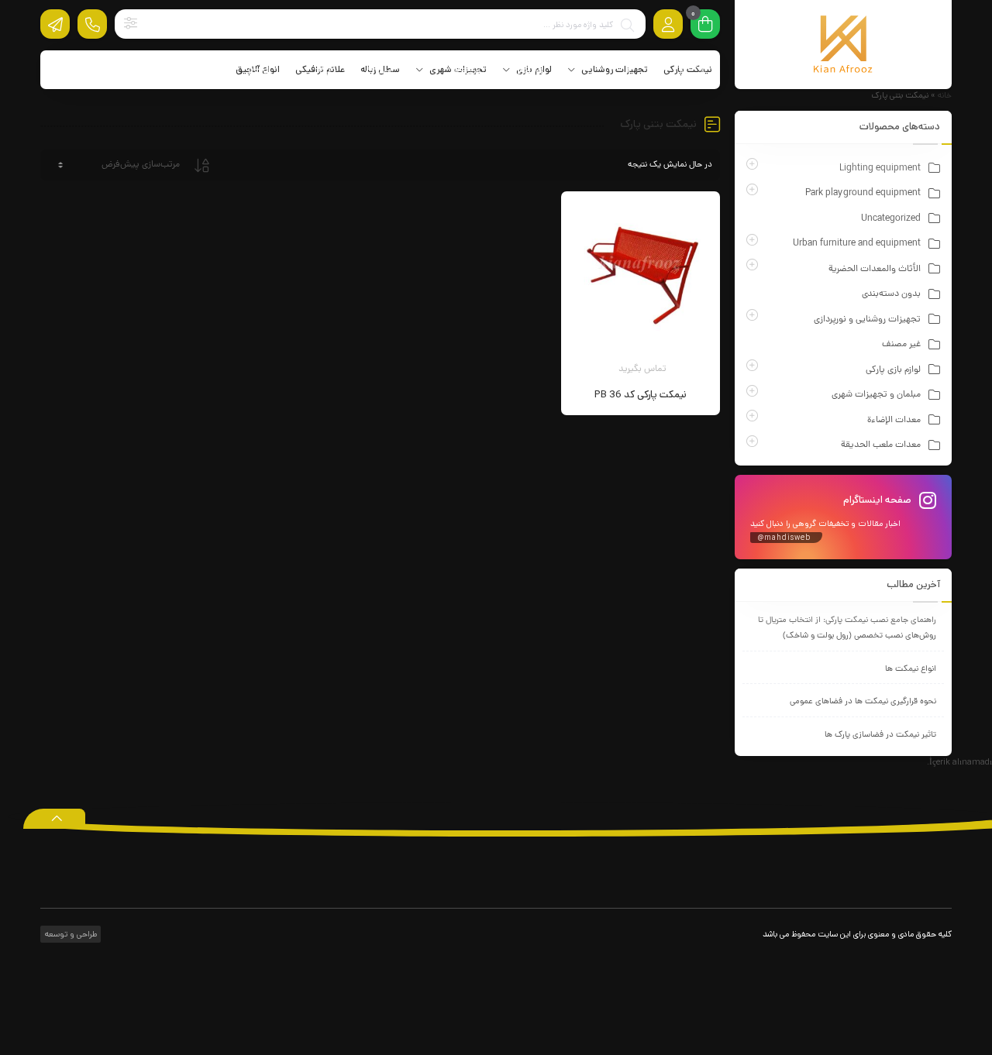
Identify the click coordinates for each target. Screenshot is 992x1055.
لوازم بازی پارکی (893, 370)
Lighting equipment (880, 169)
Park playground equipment (863, 194)
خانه (945, 95)
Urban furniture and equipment (857, 244)
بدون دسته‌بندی (891, 294)
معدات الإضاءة (894, 421)
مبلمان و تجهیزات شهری (876, 395)
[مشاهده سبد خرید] (705, 25)
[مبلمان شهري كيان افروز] (843, 44)
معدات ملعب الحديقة (881, 445)
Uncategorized (891, 219)
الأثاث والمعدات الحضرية (874, 270)
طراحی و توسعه (70, 934)
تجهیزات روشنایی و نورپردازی (867, 320)
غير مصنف (901, 345)
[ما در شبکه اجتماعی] (55, 24)
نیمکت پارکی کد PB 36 (640, 394)
